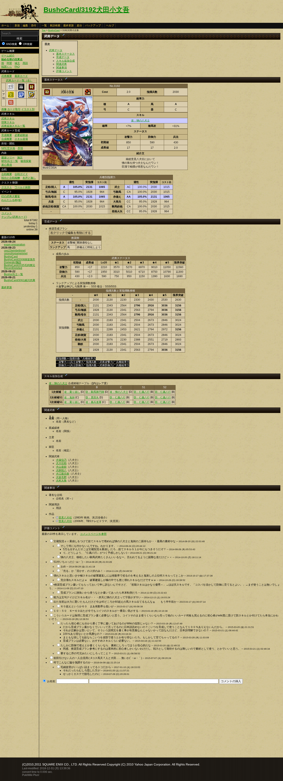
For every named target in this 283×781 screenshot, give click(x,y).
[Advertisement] (79, 719)
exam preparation (14, 244)
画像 (4, 109)
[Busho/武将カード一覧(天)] (11, 89)
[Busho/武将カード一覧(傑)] (31, 97)
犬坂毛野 (61, 477)
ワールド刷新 (23, 187)
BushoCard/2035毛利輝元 (19, 265)
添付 (33, 25)
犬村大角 (61, 480)
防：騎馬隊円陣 (95, 391)
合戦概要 (6, 174)
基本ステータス (65, 53)
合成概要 (6, 138)
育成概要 (6, 135)
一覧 (44, 25)
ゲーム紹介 (8, 55)
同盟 (9, 63)
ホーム (5, 25)
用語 (25, 63)
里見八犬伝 (65, 517)
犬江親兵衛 (62, 473)
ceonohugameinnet (15, 253)
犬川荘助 (61, 463)
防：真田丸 (92, 397)
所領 (20, 148)
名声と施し (29, 177)
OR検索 (27, 44)
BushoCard (11, 256)
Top (44, 30)
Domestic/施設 (12, 262)
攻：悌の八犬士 (140, 120)
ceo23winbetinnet (14, 250)
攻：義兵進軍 (93, 402)
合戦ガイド (21, 174)
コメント (6, 213)
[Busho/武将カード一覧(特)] (31, 89)
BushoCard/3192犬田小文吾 (86, 9)
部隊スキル (8, 122)
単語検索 (55, 25)
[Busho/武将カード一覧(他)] (11, 104)
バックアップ (93, 25)
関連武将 (61, 64)
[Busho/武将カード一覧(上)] (11, 97)
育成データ (62, 57)
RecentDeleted (13, 268)
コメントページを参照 (93, 534)
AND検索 (11, 44)
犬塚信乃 (61, 460)
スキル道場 (21, 138)
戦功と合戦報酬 (10, 177)
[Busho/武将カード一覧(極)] (21, 89)
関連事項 (61, 67)
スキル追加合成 (65, 60)
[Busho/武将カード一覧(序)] (21, 97)
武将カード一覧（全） (19, 80)
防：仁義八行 (142, 391)
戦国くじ (6, 66)
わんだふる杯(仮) (11, 200)
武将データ (55, 50)
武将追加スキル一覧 (13, 125)
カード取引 (14, 109)
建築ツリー (8, 157)
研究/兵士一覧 (9, 161)
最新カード (21, 76)
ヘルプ (110, 25)
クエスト (6, 187)
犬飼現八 (61, 470)
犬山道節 (61, 466)
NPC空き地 (8, 148)
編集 (25, 25)
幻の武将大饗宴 (10, 196)
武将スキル (8, 118)
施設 (20, 157)
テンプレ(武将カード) (14, 216)
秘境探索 (26, 161)
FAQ (17, 66)
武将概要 (6, 76)
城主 (17, 63)
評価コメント (64, 71)
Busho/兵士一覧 (13, 274)
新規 (17, 25)
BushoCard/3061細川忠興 (19, 280)
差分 (79, 25)
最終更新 (68, 25)
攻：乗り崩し (72, 391)
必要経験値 (21, 135)
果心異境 (6, 164)
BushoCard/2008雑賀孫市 (19, 259)
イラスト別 (27, 109)
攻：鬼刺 (69, 397)
